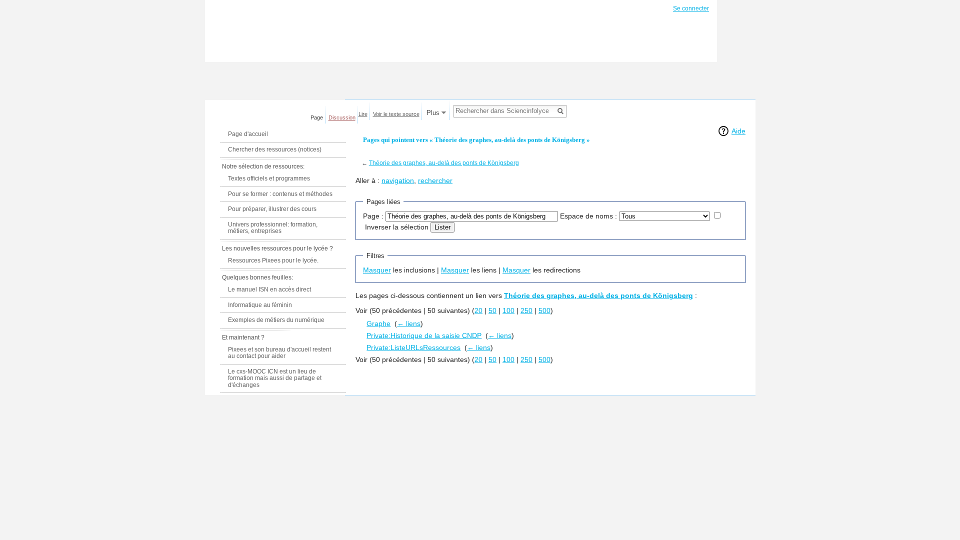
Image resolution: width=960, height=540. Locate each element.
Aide (739, 131)
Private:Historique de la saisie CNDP (424, 336)
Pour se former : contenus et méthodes (280, 194)
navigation (398, 180)
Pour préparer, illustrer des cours (272, 209)
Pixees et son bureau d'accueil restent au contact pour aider (279, 353)
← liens (408, 324)
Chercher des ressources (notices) (275, 149)
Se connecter (691, 8)
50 (492, 310)
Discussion (342, 117)
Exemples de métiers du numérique (276, 320)
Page (316, 117)
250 (526, 310)
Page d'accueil (248, 134)
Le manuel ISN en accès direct (269, 289)
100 (508, 310)
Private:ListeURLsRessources (413, 348)
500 (544, 310)
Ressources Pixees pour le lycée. (273, 260)
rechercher (435, 180)
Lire (363, 114)
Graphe (378, 324)
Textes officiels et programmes (269, 178)
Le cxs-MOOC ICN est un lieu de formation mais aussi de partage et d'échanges (275, 378)
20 (478, 310)
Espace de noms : (588, 216)
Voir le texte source (396, 114)
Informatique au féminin (260, 305)
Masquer (377, 270)
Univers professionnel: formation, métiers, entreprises (273, 228)
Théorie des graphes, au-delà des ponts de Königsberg (444, 163)
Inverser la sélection (396, 227)
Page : (373, 216)
